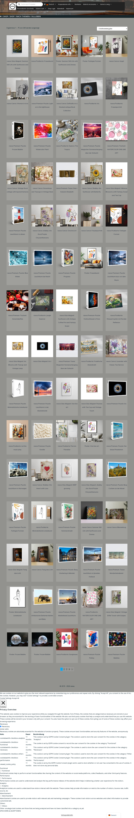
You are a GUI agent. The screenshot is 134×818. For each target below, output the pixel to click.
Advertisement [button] (5, 793)
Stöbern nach (40, 9)
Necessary (6, 726)
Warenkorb (60, 9)
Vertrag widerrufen (67, 815)
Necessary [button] (4, 724)
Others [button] (2, 803)
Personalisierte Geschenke (25, 9)
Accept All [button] (15, 698)
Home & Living (105, 4)
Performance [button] (5, 776)
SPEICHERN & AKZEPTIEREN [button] (10, 811)
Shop (5, 16)
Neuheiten (78, 4)
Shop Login (51, 9)
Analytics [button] (3, 783)
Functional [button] (4, 768)
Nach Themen (23, 16)
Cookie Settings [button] (6, 698)
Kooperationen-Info (64, 4)
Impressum (69, 9)
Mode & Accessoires (89, 4)
